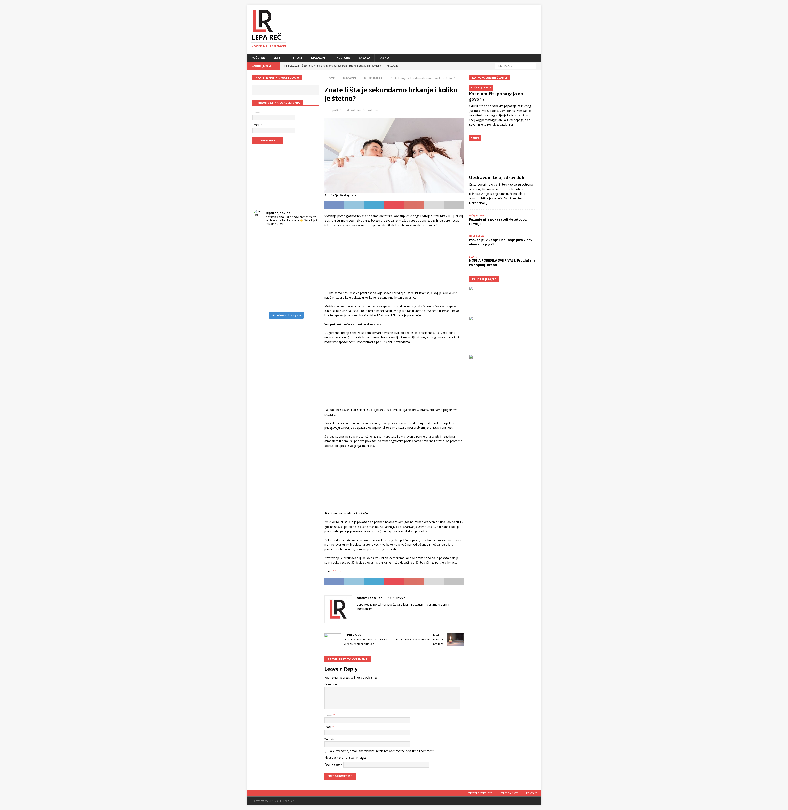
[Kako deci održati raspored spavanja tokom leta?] (261, 301)
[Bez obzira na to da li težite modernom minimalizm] (261, 269)
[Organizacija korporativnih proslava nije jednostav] (294, 269)
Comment (331, 684)
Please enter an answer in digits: (345, 758)
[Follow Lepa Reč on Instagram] (370, 616)
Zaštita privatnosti (480, 793)
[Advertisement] (394, 260)
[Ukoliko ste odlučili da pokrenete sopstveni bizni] (294, 285)
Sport (298, 58)
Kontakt (531, 793)
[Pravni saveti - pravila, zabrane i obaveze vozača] (310, 253)
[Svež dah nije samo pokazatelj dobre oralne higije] (278, 253)
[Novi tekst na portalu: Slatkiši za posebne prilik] (261, 285)
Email (328, 727)
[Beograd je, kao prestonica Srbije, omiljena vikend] (294, 301)
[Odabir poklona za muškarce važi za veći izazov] (310, 301)
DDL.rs (336, 571)
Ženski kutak (370, 110)
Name (328, 715)
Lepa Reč (335, 110)
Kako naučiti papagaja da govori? (496, 96)
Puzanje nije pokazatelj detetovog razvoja (498, 221)
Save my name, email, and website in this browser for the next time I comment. (381, 751)
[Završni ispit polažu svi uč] (294, 237)
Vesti (277, 58)
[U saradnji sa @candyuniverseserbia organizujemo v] (310, 269)
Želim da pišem (509, 793)
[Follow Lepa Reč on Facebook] (364, 616)
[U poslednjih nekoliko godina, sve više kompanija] (310, 285)
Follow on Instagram (288, 315)
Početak (258, 58)
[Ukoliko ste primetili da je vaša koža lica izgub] (261, 253)
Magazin (318, 58)
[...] (511, 124)
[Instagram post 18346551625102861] (310, 237)
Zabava (364, 58)
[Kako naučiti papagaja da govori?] (502, 87)
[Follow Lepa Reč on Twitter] (377, 616)
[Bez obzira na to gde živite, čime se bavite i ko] (261, 237)
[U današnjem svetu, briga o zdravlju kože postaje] (278, 237)
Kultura (343, 58)
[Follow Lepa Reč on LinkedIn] (384, 616)
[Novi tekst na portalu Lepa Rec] (278, 285)
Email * (257, 125)
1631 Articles (396, 598)
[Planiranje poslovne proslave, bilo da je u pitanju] (294, 253)
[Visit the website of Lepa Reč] (358, 616)
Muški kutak (354, 110)
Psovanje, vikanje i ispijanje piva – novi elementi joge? (501, 242)
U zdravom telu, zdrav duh (497, 177)
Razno (384, 58)
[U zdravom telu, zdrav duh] (502, 154)
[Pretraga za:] (515, 66)
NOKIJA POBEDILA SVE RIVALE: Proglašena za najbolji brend (502, 262)
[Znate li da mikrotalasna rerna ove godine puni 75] (278, 301)
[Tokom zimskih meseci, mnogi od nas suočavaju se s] (278, 269)
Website (329, 739)
